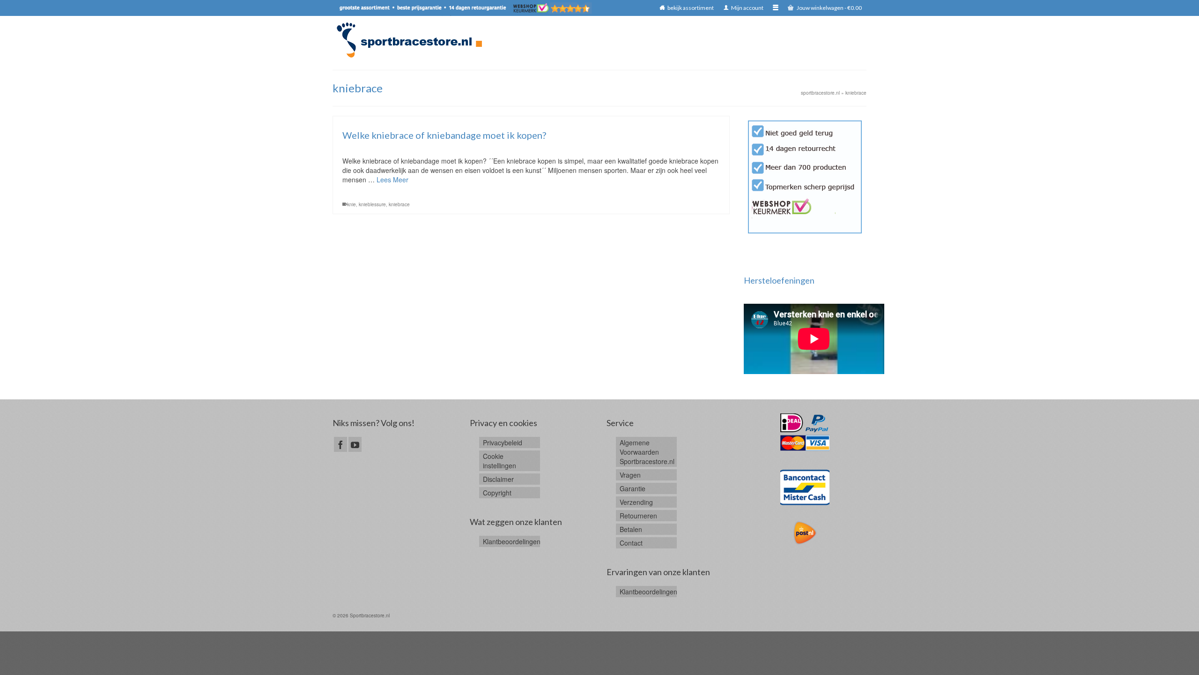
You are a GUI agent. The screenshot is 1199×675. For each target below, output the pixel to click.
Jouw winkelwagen (829, 7)
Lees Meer (392, 179)
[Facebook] (340, 444)
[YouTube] (355, 444)
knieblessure (372, 204)
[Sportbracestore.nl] (414, 40)
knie (351, 204)
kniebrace (399, 204)
